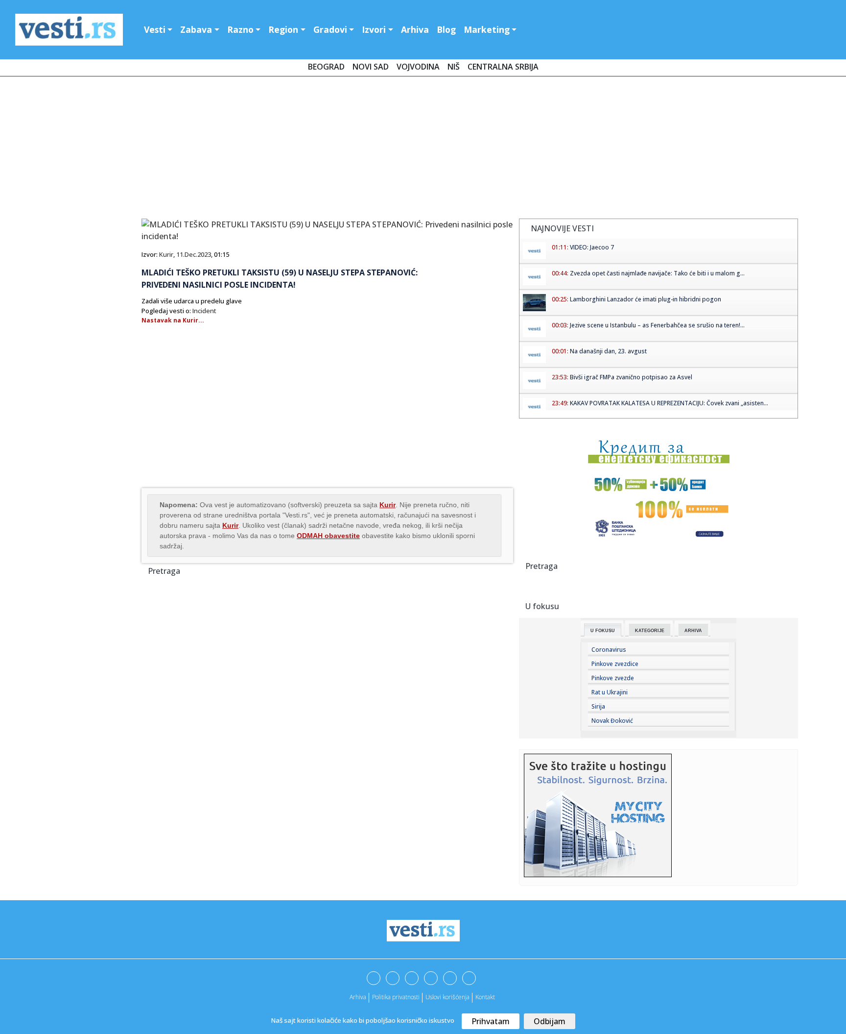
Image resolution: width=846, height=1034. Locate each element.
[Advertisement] (423, 149)
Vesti (154, 29)
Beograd (326, 66)
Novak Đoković (612, 720)
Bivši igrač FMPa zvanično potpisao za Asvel (631, 377)
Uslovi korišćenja (447, 997)
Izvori (374, 29)
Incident (204, 310)
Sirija (598, 706)
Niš (453, 66)
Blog (446, 29)
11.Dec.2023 (193, 254)
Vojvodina (418, 66)
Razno (240, 29)
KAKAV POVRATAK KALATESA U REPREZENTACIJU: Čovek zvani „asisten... (669, 403)
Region (283, 29)
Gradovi (330, 29)
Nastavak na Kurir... (172, 320)
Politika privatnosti (396, 997)
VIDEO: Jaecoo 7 (592, 247)
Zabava (196, 29)
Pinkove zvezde (612, 678)
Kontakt (485, 997)
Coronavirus (608, 649)
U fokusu (602, 630)
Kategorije (649, 630)
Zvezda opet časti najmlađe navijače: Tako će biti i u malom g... (657, 273)
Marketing (487, 29)
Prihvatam (490, 1021)
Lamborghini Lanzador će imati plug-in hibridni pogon (645, 299)
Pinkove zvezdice (614, 664)
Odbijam (549, 1021)
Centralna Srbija (503, 66)
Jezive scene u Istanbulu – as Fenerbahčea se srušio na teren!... (657, 325)
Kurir (166, 254)
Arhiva (415, 29)
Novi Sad (370, 66)
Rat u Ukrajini (609, 692)
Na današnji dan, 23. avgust (608, 351)
